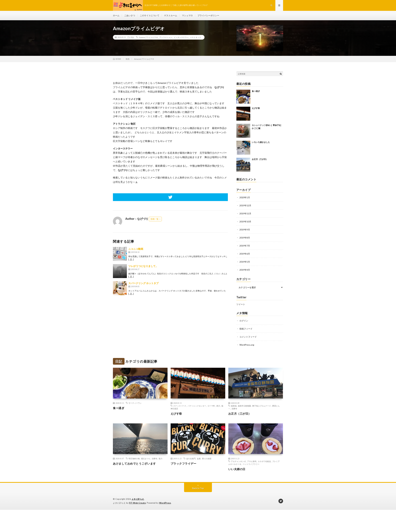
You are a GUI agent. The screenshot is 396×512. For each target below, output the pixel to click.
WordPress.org (246, 344)
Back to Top (198, 488)
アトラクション (165, 37)
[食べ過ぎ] (243, 97)
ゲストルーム (170, 15)
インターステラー (181, 37)
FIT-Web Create (137, 503)
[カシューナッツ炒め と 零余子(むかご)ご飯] (243, 131)
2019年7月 (244, 245)
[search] (280, 73)
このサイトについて (149, 15)
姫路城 (234, 406)
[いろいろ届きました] (243, 148)
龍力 (160, 458)
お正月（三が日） (260, 159)
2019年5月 (244, 261)
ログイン (243, 320)
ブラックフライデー (183, 463)
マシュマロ (187, 15)
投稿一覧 (155, 219)
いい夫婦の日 (236, 469)
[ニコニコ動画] (120, 254)
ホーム (116, 15)
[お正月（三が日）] (243, 165)
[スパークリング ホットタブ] (120, 288)
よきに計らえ (138, 499)
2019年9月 (244, 229)
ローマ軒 (211, 406)
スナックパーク (179, 406)
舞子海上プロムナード (261, 406)
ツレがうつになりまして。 (143, 265)
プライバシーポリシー (208, 15)
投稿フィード (245, 328)
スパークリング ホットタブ (143, 283)
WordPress (165, 503)
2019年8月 (244, 237)
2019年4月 (244, 269)
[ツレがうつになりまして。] (120, 271)
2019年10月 (245, 221)
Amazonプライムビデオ (148, 37)
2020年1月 (244, 197)
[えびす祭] (243, 114)
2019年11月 (245, 213)
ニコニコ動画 (135, 248)
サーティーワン (135, 403)
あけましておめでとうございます (134, 463)
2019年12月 (245, 205)
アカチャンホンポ (238, 461)
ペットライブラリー (251, 464)
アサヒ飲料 (251, 461)
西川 (218, 406)
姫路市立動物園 (244, 406)
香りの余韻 (206, 458)
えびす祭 (256, 108)
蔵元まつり (145, 458)
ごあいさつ (129, 15)
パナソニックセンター (197, 406)
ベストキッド (195, 37)
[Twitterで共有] (170, 197)
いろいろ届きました (261, 142)
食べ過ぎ (256, 91)
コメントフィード (248, 336)
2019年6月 (244, 253)
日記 (132, 37)
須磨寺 (234, 408)
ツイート (240, 304)
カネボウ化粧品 (264, 461)
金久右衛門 (191, 458)
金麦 (199, 458)
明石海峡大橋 (134, 458)
